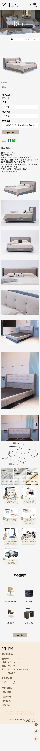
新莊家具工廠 (11, 714)
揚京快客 (19, 719)
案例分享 (7, 701)
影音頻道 (7, 705)
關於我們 (7, 692)
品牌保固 (7, 696)
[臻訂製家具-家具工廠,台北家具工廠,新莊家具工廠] (10, 5)
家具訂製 (31, 714)
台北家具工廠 (18, 712)
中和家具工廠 (22, 714)
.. (34, 719)
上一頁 (20, 635)
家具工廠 (8, 712)
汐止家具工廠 (29, 712)
